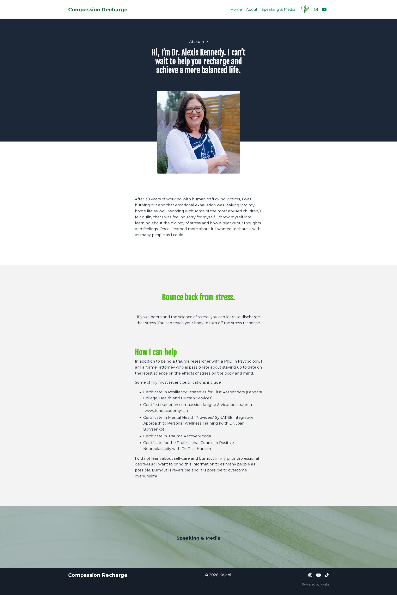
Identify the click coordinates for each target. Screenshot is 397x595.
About (251, 9)
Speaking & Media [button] (198, 538)
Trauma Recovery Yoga (189, 436)
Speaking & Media (278, 9)
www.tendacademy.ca (165, 410)
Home (236, 9)
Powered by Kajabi (315, 584)
